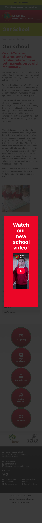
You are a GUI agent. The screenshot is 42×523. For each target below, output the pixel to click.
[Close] (35, 218)
